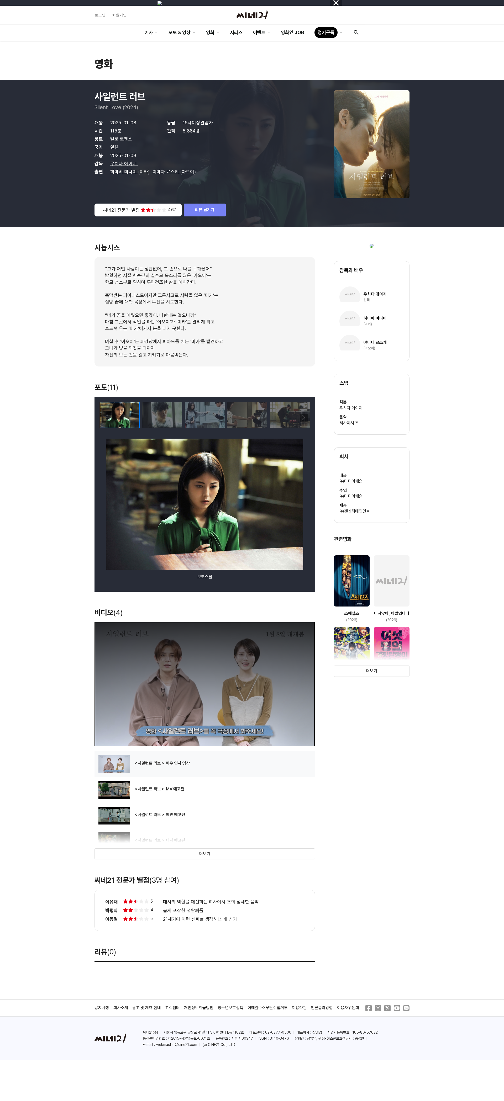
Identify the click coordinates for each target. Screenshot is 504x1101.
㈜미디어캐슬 (351, 481)
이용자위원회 (348, 1007)
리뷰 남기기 (204, 209)
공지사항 (101, 1007)
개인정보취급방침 (198, 1007)
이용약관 (299, 1007)
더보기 (204, 853)
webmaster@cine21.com (176, 1045)
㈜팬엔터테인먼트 (354, 511)
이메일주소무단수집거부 (268, 1007)
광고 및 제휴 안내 (146, 1007)
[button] (303, 417)
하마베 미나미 (124, 171)
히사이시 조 (349, 423)
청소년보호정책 (230, 1007)
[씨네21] (252, 15)
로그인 (100, 15)
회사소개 (120, 1007)
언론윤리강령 (322, 1007)
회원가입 (119, 15)
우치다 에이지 (124, 163)
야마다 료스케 (166, 171)
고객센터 (172, 1007)
